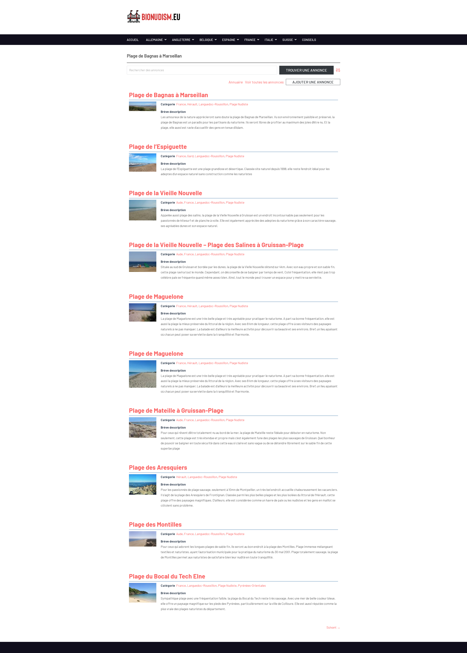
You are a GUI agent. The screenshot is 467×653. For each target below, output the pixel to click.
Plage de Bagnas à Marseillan (168, 94)
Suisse (287, 39)
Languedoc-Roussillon (213, 104)
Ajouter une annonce (313, 82)
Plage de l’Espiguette (158, 146)
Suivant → (333, 627)
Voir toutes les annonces (264, 82)
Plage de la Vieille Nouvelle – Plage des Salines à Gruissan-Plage (216, 244)
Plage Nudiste (238, 104)
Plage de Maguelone (156, 296)
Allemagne (154, 39)
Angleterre (181, 39)
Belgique (206, 39)
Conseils (309, 39)
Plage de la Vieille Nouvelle (165, 192)
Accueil (133, 39)
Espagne (228, 39)
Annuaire (236, 82)
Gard (190, 156)
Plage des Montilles (155, 524)
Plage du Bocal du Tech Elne (167, 576)
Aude (179, 202)
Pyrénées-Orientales (252, 585)
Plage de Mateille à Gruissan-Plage (176, 410)
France (250, 39)
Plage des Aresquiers (158, 467)
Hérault (192, 104)
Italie (269, 39)
